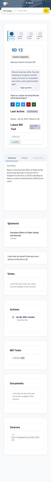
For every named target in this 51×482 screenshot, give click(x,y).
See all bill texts (33, 127)
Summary (12, 158)
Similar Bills (38, 158)
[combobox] (9, 10)
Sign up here (26, 88)
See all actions (32, 111)
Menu (30, 3)
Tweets (24, 158)
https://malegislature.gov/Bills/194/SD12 (25, 438)
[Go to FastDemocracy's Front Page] (4, 4)
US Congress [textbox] (9, 11)
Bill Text (16, 137)
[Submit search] (46, 10)
